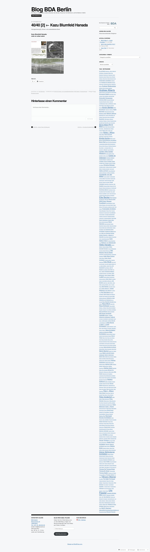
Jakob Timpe (109, 266)
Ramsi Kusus (110, 410)
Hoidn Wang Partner (109, 256)
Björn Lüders (108, 130)
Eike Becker (104, 197)
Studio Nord (109, 458)
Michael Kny (101, 372)
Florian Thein (108, 210)
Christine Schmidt (109, 167)
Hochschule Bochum (107, 254)
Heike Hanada (105, 244)
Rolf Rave (113, 427)
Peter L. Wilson (108, 391)
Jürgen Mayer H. (105, 288)
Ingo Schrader (102, 264)
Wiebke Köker (105, 504)
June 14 (110, 284)
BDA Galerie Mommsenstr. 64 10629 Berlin (35, 521)
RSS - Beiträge (82, 520)
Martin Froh (111, 351)
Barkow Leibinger (111, 113)
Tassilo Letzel (101, 463)
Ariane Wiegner (107, 105)
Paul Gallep (104, 389)
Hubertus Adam (108, 260)
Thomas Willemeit (102, 475)
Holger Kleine (101, 258)
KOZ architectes (103, 311)
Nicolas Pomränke (106, 383)
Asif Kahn (107, 109)
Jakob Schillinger (103, 266)
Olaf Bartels (111, 385)
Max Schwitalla (105, 370)
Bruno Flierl (102, 142)
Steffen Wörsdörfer (112, 450)
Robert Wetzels (102, 425)
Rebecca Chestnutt (109, 414)
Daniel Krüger (101, 180)
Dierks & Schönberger (107, 188)
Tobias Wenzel (105, 482)
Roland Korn (101, 427)
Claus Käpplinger (112, 171)
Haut (100, 242)
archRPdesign (110, 103)
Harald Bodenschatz (105, 239)
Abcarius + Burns (109, 71)
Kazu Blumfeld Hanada (108, 302)
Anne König (111, 94)
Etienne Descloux (102, 205)
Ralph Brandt (108, 408)
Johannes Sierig (102, 279)
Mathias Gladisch (108, 360)
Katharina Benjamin (102, 298)
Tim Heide (106, 479)
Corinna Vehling (107, 176)
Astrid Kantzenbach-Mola (109, 111)
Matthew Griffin (109, 364)
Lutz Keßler (109, 328)
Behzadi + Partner (106, 121)
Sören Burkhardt (113, 461)
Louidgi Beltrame (102, 322)
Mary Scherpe (110, 356)
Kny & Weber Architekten (111, 309)
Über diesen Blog (36, 15)
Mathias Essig (101, 360)
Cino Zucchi (112, 169)
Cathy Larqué (105, 155)
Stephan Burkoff (102, 456)
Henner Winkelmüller (112, 248)
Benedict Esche (113, 121)
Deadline (101, 186)
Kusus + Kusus (108, 315)
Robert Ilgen (110, 421)
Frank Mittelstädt (112, 212)
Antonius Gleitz (103, 100)
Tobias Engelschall (102, 481)
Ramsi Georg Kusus (103, 410)
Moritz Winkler (113, 377)
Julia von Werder (105, 284)
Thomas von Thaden (112, 473)
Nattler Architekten (108, 381)
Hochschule (101, 254)
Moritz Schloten (107, 377)
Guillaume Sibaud (109, 231)
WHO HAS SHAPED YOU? (108, 44)
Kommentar (90, 118)
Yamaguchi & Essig (102, 512)
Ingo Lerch (114, 262)
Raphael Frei (101, 412)
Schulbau (105, 435)
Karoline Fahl (101, 296)
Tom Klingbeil (111, 484)
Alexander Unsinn (111, 75)
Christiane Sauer (110, 159)
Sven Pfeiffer (107, 461)
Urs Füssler (105, 491)
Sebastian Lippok (109, 436)
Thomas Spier (112, 471)
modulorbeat (101, 375)
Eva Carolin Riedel (109, 205)
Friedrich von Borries (103, 216)
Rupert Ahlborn (110, 429)
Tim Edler (101, 479)
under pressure (105, 490)
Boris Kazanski (108, 134)
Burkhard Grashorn (112, 146)
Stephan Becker (110, 454)
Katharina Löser (111, 298)
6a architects (102, 71)
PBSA (107, 389)
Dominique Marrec (103, 190)
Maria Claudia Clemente (111, 341)
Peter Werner (105, 395)
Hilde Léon (108, 250)
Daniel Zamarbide (108, 180)
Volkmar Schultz (108, 500)
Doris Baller (108, 191)
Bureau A (107, 146)
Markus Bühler (102, 349)
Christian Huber (111, 161)
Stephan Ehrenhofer (109, 456)
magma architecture (104, 332)
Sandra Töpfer (111, 431)
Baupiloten (101, 119)
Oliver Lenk (106, 387)
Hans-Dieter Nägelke (108, 237)
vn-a (115, 498)
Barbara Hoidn (102, 113)
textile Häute (106, 465)
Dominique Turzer (112, 189)
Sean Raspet (110, 434)
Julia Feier (105, 282)
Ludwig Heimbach (110, 326)
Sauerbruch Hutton (106, 432)
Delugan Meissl (107, 186)
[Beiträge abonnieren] (77, 520)
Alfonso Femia (109, 76)
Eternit (113, 203)
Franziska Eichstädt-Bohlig (110, 214)
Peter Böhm (111, 389)
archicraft (111, 101)
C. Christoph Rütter (107, 147)
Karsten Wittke (112, 296)
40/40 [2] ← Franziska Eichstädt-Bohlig (86, 127)
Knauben (101, 309)
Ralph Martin (113, 408)
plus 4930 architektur (111, 402)
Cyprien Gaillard (102, 178)
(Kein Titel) (103, 48)
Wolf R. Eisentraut (106, 508)
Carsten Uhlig (103, 152)
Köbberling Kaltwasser (104, 317)
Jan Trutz (110, 269)
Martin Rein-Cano (103, 356)
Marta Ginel (114, 349)
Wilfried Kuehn (106, 506)
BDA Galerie (77, 91)
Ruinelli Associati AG (103, 429)
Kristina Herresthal (110, 311)
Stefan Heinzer (107, 446)
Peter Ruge (108, 393)
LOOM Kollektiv (104, 320)
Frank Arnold (106, 212)
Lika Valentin (105, 319)
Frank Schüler (101, 214)
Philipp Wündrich (112, 401)
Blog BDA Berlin (51, 9)
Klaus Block (106, 304)
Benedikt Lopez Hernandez (110, 122)
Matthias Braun (105, 366)
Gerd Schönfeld (107, 224)
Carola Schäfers (111, 149)
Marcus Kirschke (104, 339)
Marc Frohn (105, 337)
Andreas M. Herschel (106, 82)
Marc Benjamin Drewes (106, 336)
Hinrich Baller (108, 252)
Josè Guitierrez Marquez (106, 281)
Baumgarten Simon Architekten (108, 117)
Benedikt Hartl (101, 122)
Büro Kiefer (101, 147)
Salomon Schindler (103, 431)
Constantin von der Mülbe (105, 175)
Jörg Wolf (110, 286)
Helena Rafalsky (106, 247)
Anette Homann (102, 92)
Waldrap (113, 500)
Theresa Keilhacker (112, 465)
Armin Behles (107, 107)
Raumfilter (112, 412)
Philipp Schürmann (105, 399)
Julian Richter (109, 282)
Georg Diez (111, 220)
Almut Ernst (105, 78)
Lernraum (101, 319)
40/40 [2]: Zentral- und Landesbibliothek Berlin (64, 91)
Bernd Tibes (105, 126)
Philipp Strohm (106, 401)
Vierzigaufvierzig (83, 91)
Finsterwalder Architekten (109, 209)
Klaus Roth (112, 304)
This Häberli (107, 467)
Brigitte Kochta (104, 138)
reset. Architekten (105, 419)
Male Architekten (105, 333)
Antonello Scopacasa (105, 98)
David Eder (107, 184)
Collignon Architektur (111, 172)
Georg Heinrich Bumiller (103, 222)
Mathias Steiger (102, 364)
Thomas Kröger (110, 469)
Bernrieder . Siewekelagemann (105, 128)
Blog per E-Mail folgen (62, 518)
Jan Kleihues (107, 267)
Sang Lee (101, 432)
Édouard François (111, 512)
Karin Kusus (107, 294)
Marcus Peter (110, 339)
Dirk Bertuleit (113, 188)
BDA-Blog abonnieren (61, 534)
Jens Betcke (109, 273)
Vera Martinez (107, 497)
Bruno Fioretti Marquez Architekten (107, 140)
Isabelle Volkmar (112, 264)
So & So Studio (112, 440)
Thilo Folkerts (101, 467)
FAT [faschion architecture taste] (108, 207)
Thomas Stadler (103, 473)
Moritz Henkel (101, 377)
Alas (112, 73)
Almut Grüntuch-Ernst (112, 78)
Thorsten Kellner (110, 475)
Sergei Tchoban (104, 440)
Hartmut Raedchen (111, 240)
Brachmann (101, 136)
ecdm (108, 193)
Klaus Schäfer (112, 306)
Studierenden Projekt (103, 458)
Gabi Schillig (114, 218)
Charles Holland (110, 158)
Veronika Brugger (111, 498)
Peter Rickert (102, 393)
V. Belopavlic (108, 495)
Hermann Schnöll (102, 250)
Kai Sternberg (42, 91)
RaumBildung (106, 412)
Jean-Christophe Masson (108, 271)
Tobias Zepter (111, 482)
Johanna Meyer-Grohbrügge (109, 277)
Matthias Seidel (108, 368)
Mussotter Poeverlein (103, 379)
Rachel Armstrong (102, 408)
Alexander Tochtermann (103, 75)
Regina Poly (102, 416)
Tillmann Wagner (108, 476)
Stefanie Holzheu (106, 448)
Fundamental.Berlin (107, 218)
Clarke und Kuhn (103, 171)
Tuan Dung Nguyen (107, 488)
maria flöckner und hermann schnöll (105, 343)
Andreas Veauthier (108, 88)
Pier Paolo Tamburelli (103, 402)
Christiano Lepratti (108, 163)
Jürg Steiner (108, 290)
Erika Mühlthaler (109, 203)
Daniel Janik (113, 178)
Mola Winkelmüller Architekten (109, 375)
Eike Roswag (113, 197)
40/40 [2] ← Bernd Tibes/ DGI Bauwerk (41, 127)
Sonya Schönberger (103, 442)
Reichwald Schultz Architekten (105, 417)
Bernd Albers (103, 124)
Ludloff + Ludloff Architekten (104, 325)
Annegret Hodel (104, 94)
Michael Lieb (106, 372)
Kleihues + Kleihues (102, 307)
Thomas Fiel (102, 469)
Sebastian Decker (102, 436)
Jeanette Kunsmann (103, 273)
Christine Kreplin (102, 167)
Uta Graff (104, 495)
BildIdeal (103, 130)
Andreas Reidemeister (109, 86)
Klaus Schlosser (104, 306)
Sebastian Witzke (107, 438)
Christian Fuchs (103, 161)
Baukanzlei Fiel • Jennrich (104, 115)
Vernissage (105, 498)
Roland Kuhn (107, 427)
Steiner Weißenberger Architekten (107, 453)
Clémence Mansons (103, 172)
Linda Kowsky (110, 319)
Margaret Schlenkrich (103, 341)
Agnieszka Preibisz (107, 73)
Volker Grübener (102, 500)
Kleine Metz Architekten (111, 307)
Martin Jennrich (106, 353)
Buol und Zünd (102, 146)
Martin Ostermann (109, 355)
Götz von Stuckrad (105, 233)
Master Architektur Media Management (106, 358)
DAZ (114, 184)
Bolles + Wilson (108, 132)
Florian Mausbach (102, 210)
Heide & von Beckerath (108, 243)
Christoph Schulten (105, 169)
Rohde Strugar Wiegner (109, 425)
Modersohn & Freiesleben (107, 373)
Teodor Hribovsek (107, 463)
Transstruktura (113, 486)
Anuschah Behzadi (110, 100)
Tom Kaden (106, 484)
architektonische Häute (103, 103)
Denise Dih (112, 186)
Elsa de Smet (112, 199)
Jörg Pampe (105, 286)
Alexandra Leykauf (102, 76)
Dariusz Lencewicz (106, 182)
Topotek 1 (101, 486)
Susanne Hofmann (107, 459)
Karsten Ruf (106, 296)
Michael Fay (111, 370)
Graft (105, 229)
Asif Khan (111, 109)
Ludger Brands (110, 322)
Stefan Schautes (105, 450)
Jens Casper (108, 275)
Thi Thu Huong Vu (112, 467)
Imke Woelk (107, 262)
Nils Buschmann (105, 385)
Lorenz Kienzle (111, 320)
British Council (112, 138)
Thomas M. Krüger (104, 471)
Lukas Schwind (104, 328)
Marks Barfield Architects (110, 347)
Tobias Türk (108, 481)
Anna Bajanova (108, 92)
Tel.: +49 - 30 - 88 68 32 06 (38, 525)
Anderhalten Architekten (105, 80)
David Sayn (111, 184)
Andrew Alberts (107, 90)
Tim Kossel (112, 479)
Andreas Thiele (102, 88)
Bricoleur (110, 136)
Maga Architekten (110, 330)
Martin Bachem (104, 351)
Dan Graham (107, 178)
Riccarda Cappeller (112, 419)
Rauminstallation (102, 414)
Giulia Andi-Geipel (113, 225)
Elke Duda (107, 199)
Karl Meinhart (112, 294)
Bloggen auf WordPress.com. (75, 544)
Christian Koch (102, 163)
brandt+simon (106, 136)
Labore (113, 317)
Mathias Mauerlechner (110, 362)
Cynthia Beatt (112, 176)
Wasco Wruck (101, 502)
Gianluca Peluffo (106, 225)
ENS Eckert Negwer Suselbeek (105, 202)
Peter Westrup (110, 395)
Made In (103, 330)
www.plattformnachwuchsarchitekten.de (109, 510)
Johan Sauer (108, 279)
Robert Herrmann (103, 421)
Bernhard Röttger (111, 126)
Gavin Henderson (103, 220)
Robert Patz (111, 423)
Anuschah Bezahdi (102, 101)
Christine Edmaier (109, 165)
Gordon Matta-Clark (103, 227)
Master (115, 356)
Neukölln (100, 383)
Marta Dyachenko (108, 349)
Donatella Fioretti (102, 191)
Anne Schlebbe (105, 96)
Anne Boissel (113, 92)
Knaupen (104, 309)
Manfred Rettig (109, 334)
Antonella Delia (111, 96)
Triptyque (101, 488)
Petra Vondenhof (105, 397)
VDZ (102, 497)
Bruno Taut (108, 142)
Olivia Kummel (111, 387)
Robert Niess (106, 423)
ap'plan (107, 101)
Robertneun (101, 423)
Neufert (113, 381)
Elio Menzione (101, 199)
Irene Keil (106, 264)
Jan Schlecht (105, 269)
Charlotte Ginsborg (102, 159)
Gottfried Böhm (110, 227)
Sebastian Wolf (113, 438)
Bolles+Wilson (101, 134)
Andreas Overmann (107, 84)
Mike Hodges (111, 372)
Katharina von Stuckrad (105, 300)
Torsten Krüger (107, 486)
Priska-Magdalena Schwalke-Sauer (105, 404)
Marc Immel (109, 337)
